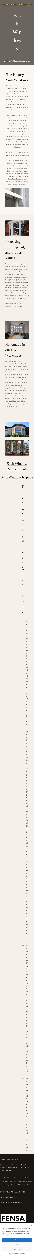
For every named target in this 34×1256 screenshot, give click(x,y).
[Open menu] (31, 4)
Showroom (13, 1181)
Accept (17, 1239)
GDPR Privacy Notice (13, 1253)
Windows (7, 1177)
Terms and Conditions (25, 1181)
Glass (19, 1177)
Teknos (22, 369)
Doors (14, 1177)
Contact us (26, 1177)
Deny (17, 1244)
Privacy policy (22, 1253)
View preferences (17, 1249)
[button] (31, 1225)
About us (5, 1181)
